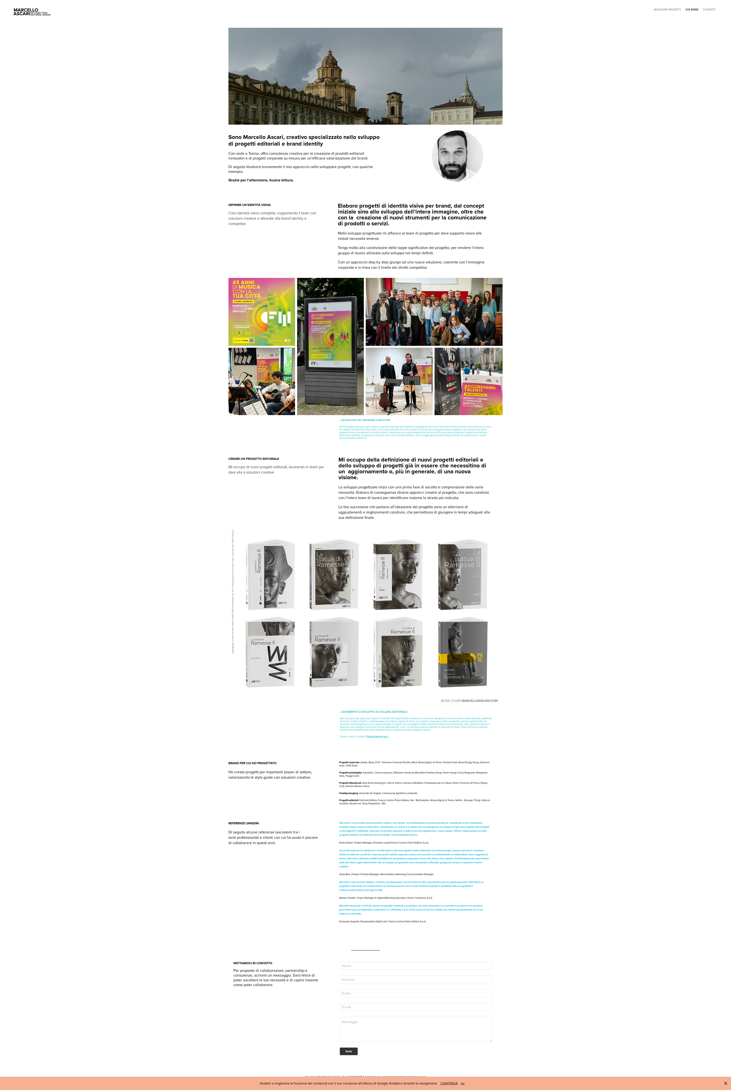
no (462, 1083)
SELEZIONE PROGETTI (667, 9)
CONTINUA (449, 1083)
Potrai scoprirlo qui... (377, 736)
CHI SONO (692, 9)
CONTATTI (709, 9)
